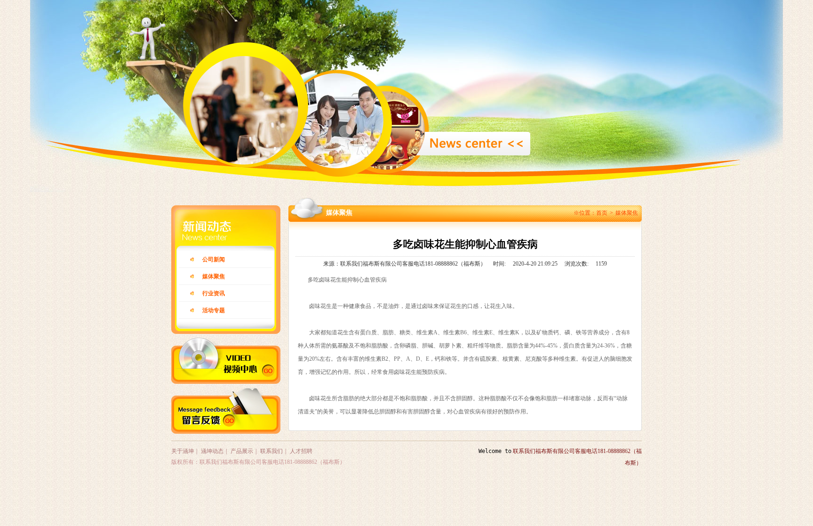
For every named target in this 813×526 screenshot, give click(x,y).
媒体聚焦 (626, 213)
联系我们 (271, 451)
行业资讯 (213, 293)
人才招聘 (301, 451)
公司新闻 (213, 259)
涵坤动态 (212, 451)
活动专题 (213, 310)
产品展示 (242, 451)
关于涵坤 (182, 451)
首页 (601, 213)
